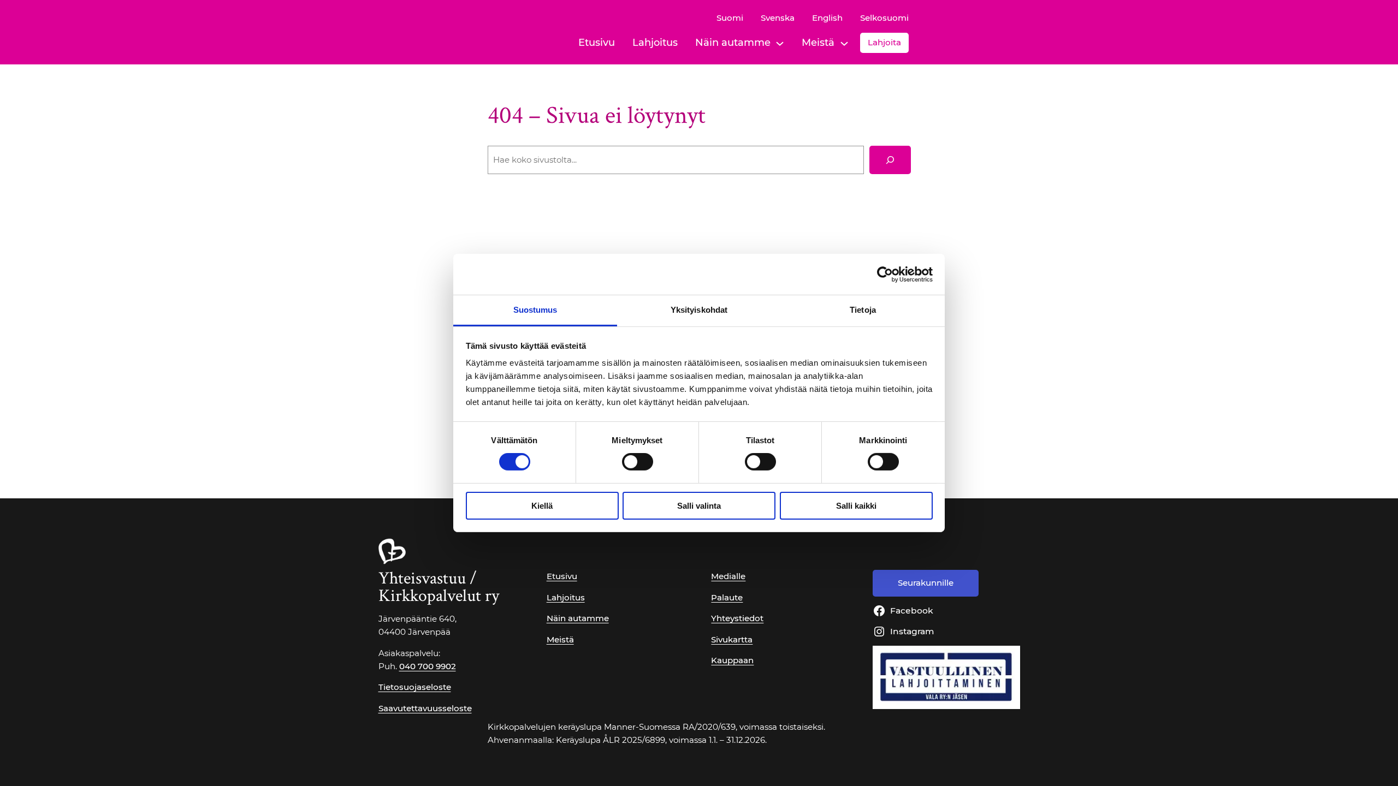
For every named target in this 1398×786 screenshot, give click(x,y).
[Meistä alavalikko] (844, 42)
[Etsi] (890, 160)
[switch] (637, 462)
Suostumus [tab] (535, 309)
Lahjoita (884, 42)
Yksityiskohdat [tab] (699, 309)
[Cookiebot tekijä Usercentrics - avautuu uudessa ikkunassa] (885, 274)
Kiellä (542, 505)
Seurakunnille (925, 582)
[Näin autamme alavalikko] (779, 42)
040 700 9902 (427, 666)
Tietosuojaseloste (414, 687)
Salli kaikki (856, 505)
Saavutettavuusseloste (425, 708)
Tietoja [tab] (863, 309)
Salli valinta (699, 505)
